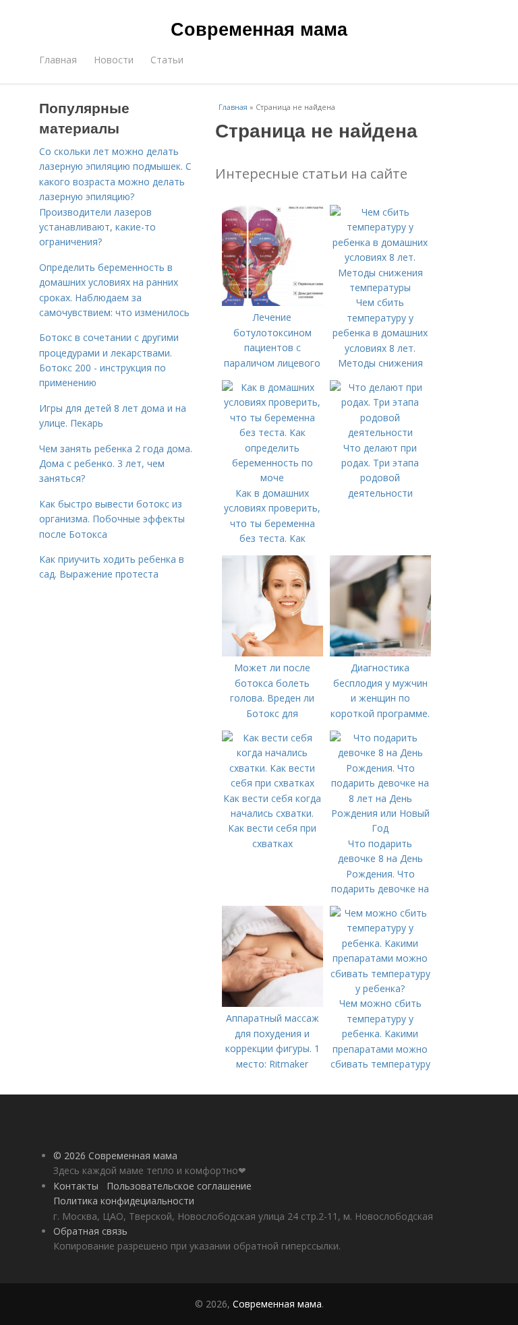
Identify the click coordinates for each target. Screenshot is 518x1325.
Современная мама (259, 28)
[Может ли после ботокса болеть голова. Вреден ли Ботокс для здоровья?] (272, 652)
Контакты (75, 1185)
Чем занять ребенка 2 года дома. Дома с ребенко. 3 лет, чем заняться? (115, 463)
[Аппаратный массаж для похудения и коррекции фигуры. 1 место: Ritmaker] (272, 1003)
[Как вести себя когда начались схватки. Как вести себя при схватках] (272, 782)
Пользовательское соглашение (179, 1185)
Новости (114, 59)
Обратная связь (90, 1231)
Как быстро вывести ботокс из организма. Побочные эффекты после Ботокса (112, 519)
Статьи (166, 59)
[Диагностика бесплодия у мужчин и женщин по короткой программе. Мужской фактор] (380, 652)
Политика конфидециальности (123, 1200)
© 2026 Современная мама (115, 1155)
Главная (58, 59)
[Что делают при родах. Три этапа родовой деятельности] (380, 432)
